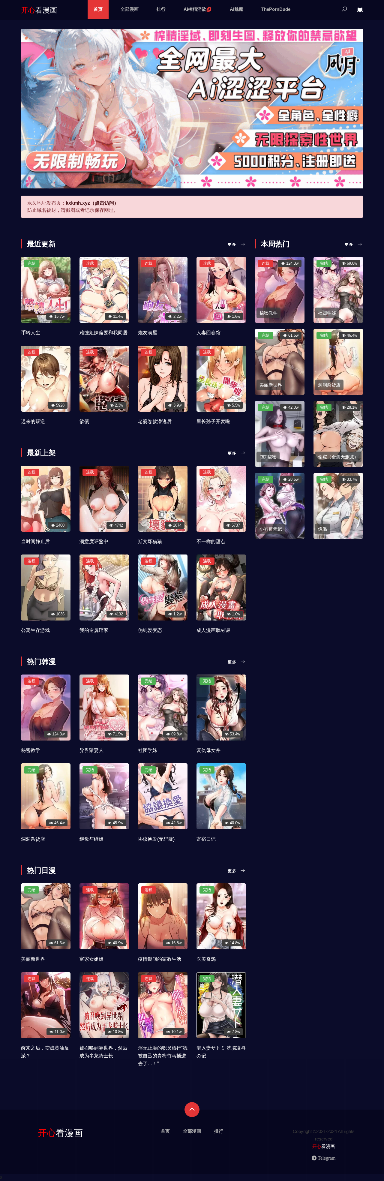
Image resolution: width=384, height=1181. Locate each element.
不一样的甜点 (210, 541)
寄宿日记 (206, 839)
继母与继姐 (92, 839)
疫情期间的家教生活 (159, 959)
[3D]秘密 (268, 456)
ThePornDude (275, 9)
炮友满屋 (147, 332)
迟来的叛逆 (33, 421)
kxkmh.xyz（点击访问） (92, 203)
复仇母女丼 (208, 750)
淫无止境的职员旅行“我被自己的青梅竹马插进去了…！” (163, 1055)
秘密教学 (30, 750)
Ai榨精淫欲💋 (198, 9)
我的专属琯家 (94, 630)
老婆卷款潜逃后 (155, 421)
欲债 (84, 421)
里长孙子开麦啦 (213, 421)
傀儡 (322, 528)
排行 (161, 9)
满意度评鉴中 (94, 541)
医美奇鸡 (206, 959)
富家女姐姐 (92, 959)
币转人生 (30, 332)
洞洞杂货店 (33, 839)
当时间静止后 (35, 541)
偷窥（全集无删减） (338, 456)
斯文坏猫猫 (150, 541)
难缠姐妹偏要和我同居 (104, 332)
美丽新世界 (33, 959)
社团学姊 (147, 750)
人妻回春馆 (208, 332)
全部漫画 (130, 9)
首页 (98, 9)
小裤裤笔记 (271, 528)
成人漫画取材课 (213, 630)
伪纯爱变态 (150, 630)
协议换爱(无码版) (156, 839)
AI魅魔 (236, 9)
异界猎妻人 (92, 750)
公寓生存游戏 (35, 630)
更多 (233, 244)
